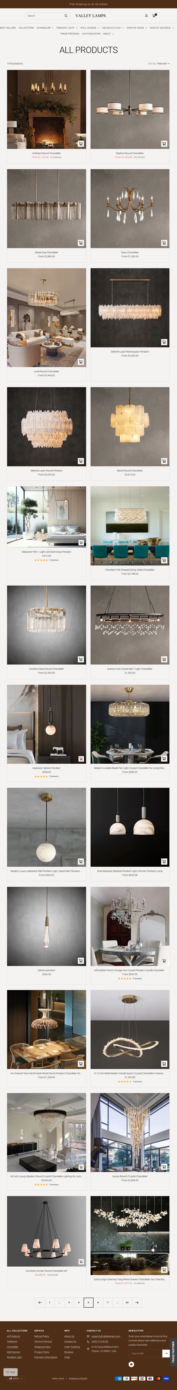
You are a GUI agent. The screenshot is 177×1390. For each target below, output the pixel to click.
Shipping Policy (42, 1347)
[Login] (146, 15)
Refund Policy (41, 1336)
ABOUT (107, 33)
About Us (69, 1336)
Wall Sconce (13, 1352)
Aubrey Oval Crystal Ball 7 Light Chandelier (129, 668)
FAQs (67, 1357)
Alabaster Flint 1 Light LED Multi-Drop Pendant (46, 551)
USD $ (16, 1378)
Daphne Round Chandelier (130, 153)
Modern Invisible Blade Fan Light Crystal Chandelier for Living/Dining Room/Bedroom (130, 768)
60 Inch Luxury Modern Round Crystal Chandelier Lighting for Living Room (47, 1176)
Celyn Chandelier (130, 252)
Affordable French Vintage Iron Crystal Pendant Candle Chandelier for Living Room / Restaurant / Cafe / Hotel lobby (130, 970)
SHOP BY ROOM (136, 27)
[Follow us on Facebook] (131, 1364)
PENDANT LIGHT (66, 27)
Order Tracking (72, 1347)
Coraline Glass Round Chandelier (46, 668)
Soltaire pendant (46, 970)
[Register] (166, 1353)
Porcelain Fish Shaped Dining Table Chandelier (130, 569)
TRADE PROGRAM (69, 33)
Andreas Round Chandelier (46, 153)
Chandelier (12, 1347)
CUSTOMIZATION (91, 33)
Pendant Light (14, 1357)
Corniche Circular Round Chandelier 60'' (46, 1270)
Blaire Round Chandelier (130, 470)
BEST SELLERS (8, 27)
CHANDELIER (44, 27)
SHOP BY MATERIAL (161, 27)
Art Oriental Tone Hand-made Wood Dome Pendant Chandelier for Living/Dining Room (47, 1073)
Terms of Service (43, 1341)
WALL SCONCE (88, 27)
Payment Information (45, 1357)
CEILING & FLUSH (111, 27)
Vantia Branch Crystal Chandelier (130, 1176)
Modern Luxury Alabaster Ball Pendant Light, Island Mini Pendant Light (47, 871)
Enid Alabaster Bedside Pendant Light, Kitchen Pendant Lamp (130, 871)
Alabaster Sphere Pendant (46, 768)
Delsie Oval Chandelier (46, 252)
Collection (12, 1341)
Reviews (68, 1352)
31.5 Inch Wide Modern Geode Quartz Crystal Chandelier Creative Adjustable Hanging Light (130, 1073)
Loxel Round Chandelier (46, 371)
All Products (13, 1336)
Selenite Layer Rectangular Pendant (130, 351)
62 (127, 1302)
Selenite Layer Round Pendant (47, 470)
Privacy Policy (41, 1352)
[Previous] (40, 1302)
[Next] (137, 1302)
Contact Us (70, 1341)
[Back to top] (162, 1366)
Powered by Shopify (78, 1378)
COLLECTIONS (26, 27)
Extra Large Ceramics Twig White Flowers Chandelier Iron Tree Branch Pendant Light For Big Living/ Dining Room (130, 1279)
